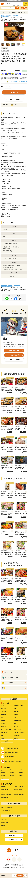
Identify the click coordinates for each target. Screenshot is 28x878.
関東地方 (3, 772)
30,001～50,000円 (18, 789)
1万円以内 (3, 786)
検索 (17, 7)
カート (21, 5)
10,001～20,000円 (18, 786)
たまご (2, 717)
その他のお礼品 (4, 741)
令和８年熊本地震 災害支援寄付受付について (14, 0)
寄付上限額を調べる (5, 810)
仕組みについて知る (13, 81)
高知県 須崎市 (5, 51)
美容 (2, 735)
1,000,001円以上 (5, 797)
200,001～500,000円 (6, 794)
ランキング (8, 12)
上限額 (14, 5)
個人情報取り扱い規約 (16, 865)
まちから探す (4, 285)
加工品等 (3, 723)
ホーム (2, 15)
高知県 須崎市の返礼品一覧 (7, 286)
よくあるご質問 (4, 822)
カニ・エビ (16, 711)
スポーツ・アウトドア (19, 732)
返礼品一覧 (14, 12)
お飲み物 (3, 720)
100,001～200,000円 (19, 792)
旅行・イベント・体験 (6, 729)
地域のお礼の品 (17, 729)
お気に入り (18, 5)
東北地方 (21, 770)
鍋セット (16, 726)
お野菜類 (16, 714)
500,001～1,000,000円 (19, 794)
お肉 (15, 708)
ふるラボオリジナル (18, 705)
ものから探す (8, 15)
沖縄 (2, 778)
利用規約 (7, 865)
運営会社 (22, 867)
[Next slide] (26, 12)
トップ (2, 12)
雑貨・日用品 (4, 732)
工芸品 (2, 738)
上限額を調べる (23, 81)
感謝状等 (16, 738)
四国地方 (10, 285)
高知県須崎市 (17, 285)
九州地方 (21, 775)
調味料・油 (3, 726)
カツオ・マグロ (4, 16)
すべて (2, 705)
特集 (24, 12)
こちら (21, 74)
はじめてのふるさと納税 (6, 807)
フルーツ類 (3, 711)
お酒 (15, 717)
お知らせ (3, 825)
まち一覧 (20, 12)
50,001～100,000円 (5, 792)
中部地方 (12, 772)
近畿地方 (21, 772)
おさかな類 (15, 15)
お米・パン (3, 708)
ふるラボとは (4, 819)
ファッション (17, 735)
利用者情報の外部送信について (11, 867)
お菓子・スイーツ (18, 720)
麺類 (15, 723)
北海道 (11, 770)
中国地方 (3, 775)
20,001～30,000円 (5, 789)
